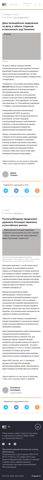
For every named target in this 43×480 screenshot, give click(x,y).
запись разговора (29, 137)
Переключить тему (40, 4)
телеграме (33, 161)
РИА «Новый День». (21, 17)
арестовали (26, 153)
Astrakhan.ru (18, 213)
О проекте (36, 476)
